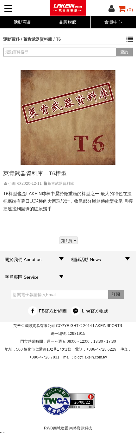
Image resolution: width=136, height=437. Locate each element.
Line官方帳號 (95, 310)
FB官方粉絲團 (53, 310)
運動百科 (11, 39)
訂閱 (116, 294)
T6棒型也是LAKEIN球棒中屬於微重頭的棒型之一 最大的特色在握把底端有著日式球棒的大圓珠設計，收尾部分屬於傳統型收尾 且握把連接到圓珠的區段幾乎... (68, 201)
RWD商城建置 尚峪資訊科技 (68, 428)
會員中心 (113, 22)
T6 (58, 39)
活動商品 (22, 22)
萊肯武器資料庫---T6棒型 (35, 173)
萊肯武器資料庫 (37, 39)
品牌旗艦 (68, 22)
